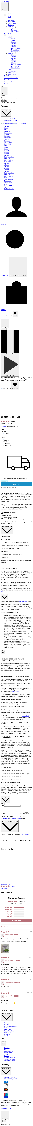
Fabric (9, 17)
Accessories (11, 26)
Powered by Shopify (6, 1108)
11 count (13, 42)
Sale (6, 80)
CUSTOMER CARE (7, 1013)
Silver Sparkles (15, 51)
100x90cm (7, 443)
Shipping (3, 426)
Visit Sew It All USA (10, 1059)
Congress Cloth (12, 23)
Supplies (13, 28)
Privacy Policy (5, 818)
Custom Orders (8, 1028)
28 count (13, 60)
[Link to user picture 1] (5, 948)
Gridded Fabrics (12, 74)
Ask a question (5, 797)
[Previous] (1, 1121)
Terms (6, 1054)
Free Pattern (7, 1032)
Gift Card (9, 81)
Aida (9, 37)
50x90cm (6, 442)
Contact (6, 1056)
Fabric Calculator (9, 1031)
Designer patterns (16, 48)
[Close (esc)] (3, 1121)
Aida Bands (11, 20)
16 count (13, 45)
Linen (9, 69)
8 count (13, 40)
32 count (13, 61)
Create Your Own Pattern (11, 1026)
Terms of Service (16, 818)
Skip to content (5, 1)
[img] (5, 932)
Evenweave (11, 53)
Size (2, 436)
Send (22, 813)
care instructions (23, 601)
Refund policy (8, 1034)
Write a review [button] (16, 920)
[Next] (5, 1121)
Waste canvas (11, 21)
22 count (13, 56)
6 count (13, 38)
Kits (9, 18)
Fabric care (4, 594)
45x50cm (6, 440)
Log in (6, 83)
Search (2, 316)
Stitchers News (8, 1051)
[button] (5, 421)
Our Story (7, 1048)
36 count (13, 63)
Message (3, 813)
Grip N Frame (15, 31)
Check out (4, 100)
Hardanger (11, 25)
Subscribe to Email (9, 1060)
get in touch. (15, 691)
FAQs (3, 650)
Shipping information (7, 526)
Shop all (9, 13)
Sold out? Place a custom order (10, 821)
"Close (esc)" (8, 316)
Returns (6, 1024)
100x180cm (7, 445)
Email (2, 805)
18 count (13, 46)
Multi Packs (11, 72)
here (2, 591)
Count (2, 429)
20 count (13, 55)
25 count (13, 58)
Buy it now (16, 484)
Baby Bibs (14, 30)
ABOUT (4, 1042)
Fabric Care (7, 1029)
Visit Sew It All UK (9, 1057)
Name (2, 803)
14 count (13, 43)
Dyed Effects (15, 50)
